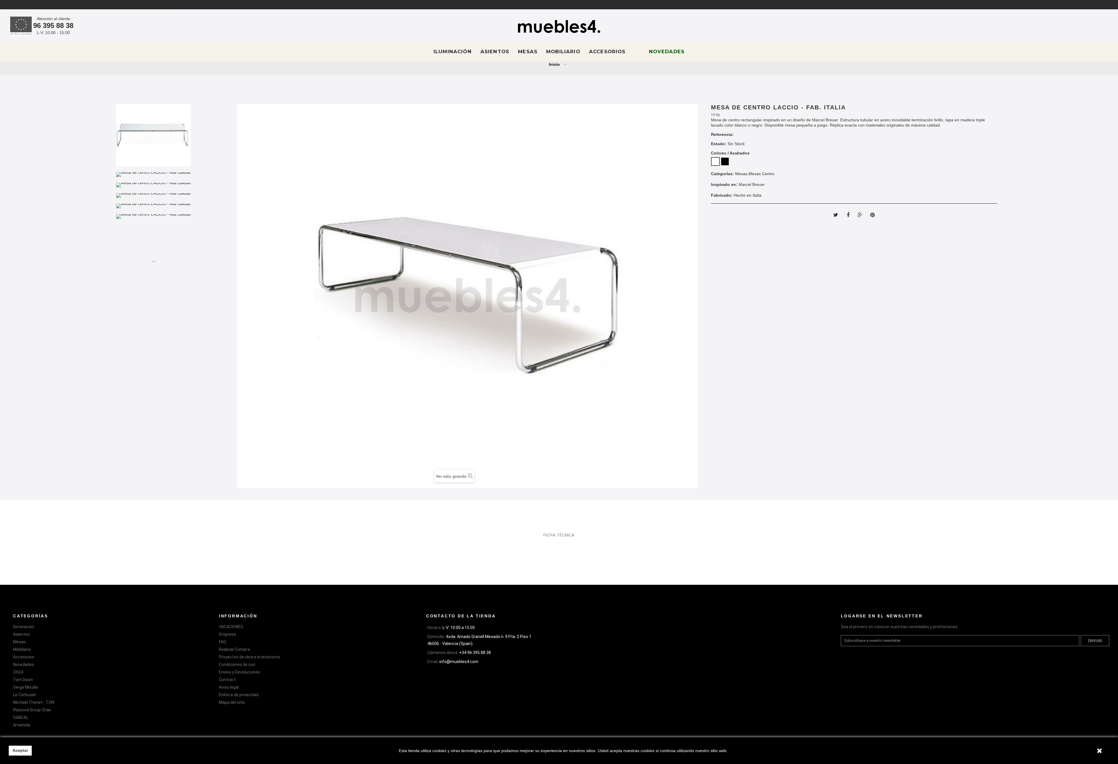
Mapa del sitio (232, 702)
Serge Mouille (25, 687)
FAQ (222, 641)
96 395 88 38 (53, 25)
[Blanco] (715, 161)
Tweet (836, 215)
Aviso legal (229, 687)
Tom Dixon (23, 679)
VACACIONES (231, 626)
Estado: (718, 143)
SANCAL (20, 717)
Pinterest (872, 215)
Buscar (1101, 26)
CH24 (18, 672)
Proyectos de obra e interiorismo (249, 657)
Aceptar (20, 750)
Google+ (860, 215)
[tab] (559, 535)
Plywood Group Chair (32, 710)
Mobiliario (563, 51)
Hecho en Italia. (748, 195)
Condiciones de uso (237, 664)
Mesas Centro (761, 173)
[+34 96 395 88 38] (1089, 26)
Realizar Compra (234, 649)
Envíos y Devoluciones (239, 672)
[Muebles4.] (559, 26)
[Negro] (725, 161)
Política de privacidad (239, 694)
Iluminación (453, 51)
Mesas (527, 51)
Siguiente (153, 261)
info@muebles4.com (458, 661)
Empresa (227, 634)
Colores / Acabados (731, 153)
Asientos (494, 51)
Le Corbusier (24, 694)
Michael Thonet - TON (33, 702)
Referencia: (722, 134)
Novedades (667, 51)
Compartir (848, 215)
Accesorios (607, 51)
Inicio (554, 64)
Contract (227, 679)
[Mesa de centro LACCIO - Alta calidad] (153, 135)
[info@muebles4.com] (1077, 26)
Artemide (22, 725)
